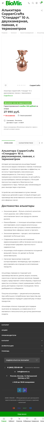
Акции (4, 330)
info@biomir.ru (23, 372)
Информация (8, 346)
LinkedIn (24, 390)
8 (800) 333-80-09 (15, 367)
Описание (8, 143)
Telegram (19, 390)
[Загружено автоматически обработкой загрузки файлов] (22, 59)
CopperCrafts (35, 85)
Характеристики (26, 143)
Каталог (5, 325)
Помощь (5, 351)
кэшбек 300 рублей (27, 106)
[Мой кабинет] (37, 3)
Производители (9, 335)
